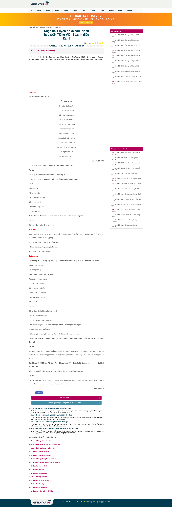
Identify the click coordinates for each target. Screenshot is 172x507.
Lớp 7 (84, 10)
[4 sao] (100, 43)
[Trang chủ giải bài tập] (40, 5)
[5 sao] (102, 43)
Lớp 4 (57, 10)
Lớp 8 (93, 10)
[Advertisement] (66, 76)
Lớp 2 (39, 10)
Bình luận (39, 393)
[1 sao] (93, 43)
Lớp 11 (120, 10)
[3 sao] (98, 43)
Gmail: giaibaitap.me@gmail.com (98, 502)
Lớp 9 (102, 10)
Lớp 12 (129, 10)
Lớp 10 (111, 10)
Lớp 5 (66, 10)
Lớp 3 (48, 10)
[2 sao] (95, 43)
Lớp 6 (75, 10)
